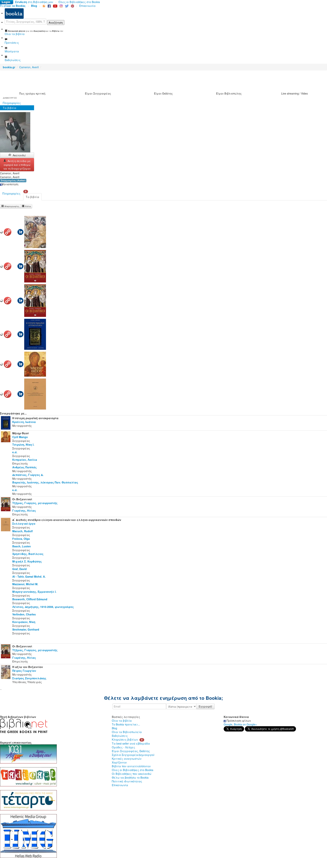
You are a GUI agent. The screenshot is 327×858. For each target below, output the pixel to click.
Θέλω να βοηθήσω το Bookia (130, 777)
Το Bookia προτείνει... (126, 724)
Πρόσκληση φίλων (238, 720)
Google (228, 724)
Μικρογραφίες (11, 206)
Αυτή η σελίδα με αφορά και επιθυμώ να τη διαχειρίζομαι (17, 164)
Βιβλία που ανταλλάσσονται (131, 766)
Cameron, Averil (29, 67)
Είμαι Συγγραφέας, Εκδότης (131, 751)
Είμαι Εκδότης (163, 93)
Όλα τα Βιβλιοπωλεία (127, 732)
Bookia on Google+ (245, 724)
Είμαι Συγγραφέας (98, 93)
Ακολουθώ (19, 155)
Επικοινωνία (87, 6)
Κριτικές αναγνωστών (126, 758)
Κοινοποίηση (10, 184)
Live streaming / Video (294, 93)
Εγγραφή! (205, 706)
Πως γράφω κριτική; (32, 93)
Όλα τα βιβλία (122, 720)
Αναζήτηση (56, 22)
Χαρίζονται (119, 762)
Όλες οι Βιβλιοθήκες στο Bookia (79, 2)
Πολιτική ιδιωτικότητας (127, 781)
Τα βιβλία (9, 108)
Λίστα (27, 206)
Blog (114, 728)
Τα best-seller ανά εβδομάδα (131, 743)
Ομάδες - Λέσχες (123, 747)
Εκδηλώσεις (120, 736)
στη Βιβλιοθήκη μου (34, 2)
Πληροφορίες (12, 103)
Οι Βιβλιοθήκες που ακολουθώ (131, 774)
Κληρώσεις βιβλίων (125, 739)
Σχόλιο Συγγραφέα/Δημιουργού (133, 755)
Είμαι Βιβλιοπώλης (229, 93)
